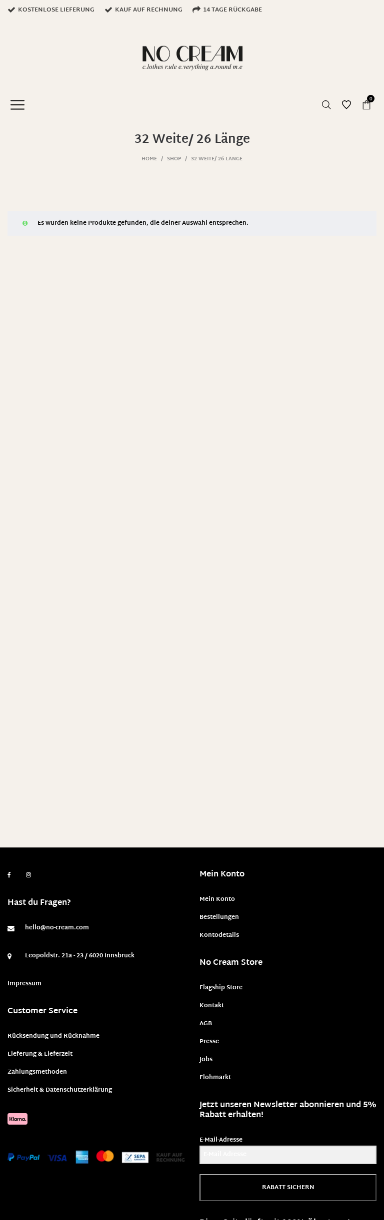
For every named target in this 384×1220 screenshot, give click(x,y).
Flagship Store (221, 987)
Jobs (206, 1059)
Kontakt (212, 1005)
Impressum (25, 983)
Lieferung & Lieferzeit (40, 1054)
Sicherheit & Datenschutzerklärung (60, 1090)
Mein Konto (217, 899)
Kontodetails (219, 935)
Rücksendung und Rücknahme (54, 1036)
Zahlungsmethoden (37, 1072)
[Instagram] (28, 875)
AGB (206, 1023)
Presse (209, 1041)
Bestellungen (219, 917)
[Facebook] (9, 875)
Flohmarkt (215, 1077)
